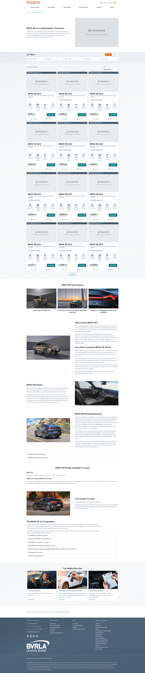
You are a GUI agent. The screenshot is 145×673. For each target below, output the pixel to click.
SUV (52, 31)
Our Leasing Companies (101, 643)
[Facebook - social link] (28, 636)
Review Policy (98, 649)
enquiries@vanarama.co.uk (33, 631)
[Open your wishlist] (115, 3)
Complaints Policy (99, 632)
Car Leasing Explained (34, 590)
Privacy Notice (98, 634)
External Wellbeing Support (102, 647)
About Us (97, 623)
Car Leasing (75, 623)
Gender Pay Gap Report (101, 641)
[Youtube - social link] (36, 636)
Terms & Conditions (100, 638)
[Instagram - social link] (31, 636)
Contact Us (98, 625)
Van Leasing (52, 623)
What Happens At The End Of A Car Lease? (70, 590)
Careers (97, 629)
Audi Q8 (107, 341)
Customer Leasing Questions (56, 632)
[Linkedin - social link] (34, 636)
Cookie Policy (98, 636)
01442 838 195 (33, 623)
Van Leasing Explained (55, 627)
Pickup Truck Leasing (55, 625)
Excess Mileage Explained (96, 590)
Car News (74, 627)
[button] (139, 669)
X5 (46, 33)
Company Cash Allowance (78, 629)
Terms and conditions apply (62, 612)
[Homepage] (33, 3)
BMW (40, 12)
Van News (52, 631)
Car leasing (34, 12)
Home (28, 12)
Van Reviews (53, 629)
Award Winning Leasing (101, 627)
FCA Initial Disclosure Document (103, 631)
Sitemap (97, 645)
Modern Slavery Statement (101, 640)
